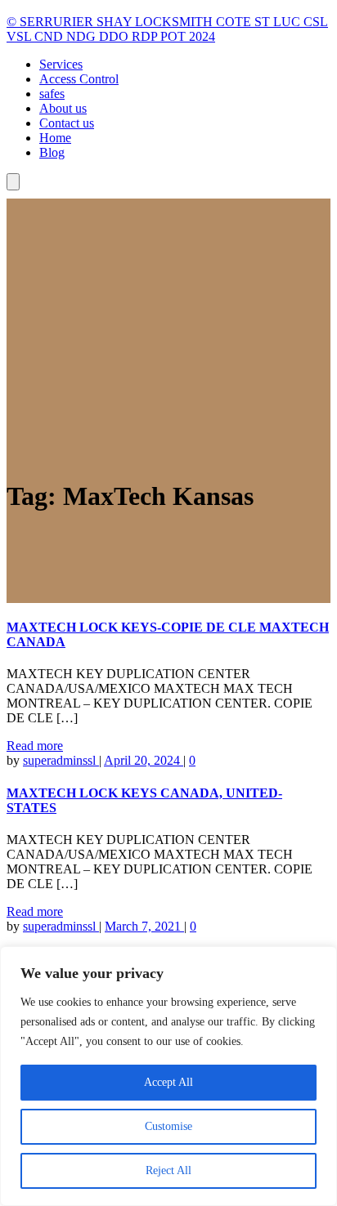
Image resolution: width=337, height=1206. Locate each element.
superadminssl (61, 760)
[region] (168, 1076)
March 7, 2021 (144, 926)
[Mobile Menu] (13, 181)
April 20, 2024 (143, 760)
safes (52, 93)
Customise (168, 1126)
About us (63, 108)
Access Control (79, 79)
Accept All (168, 1082)
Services (61, 64)
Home (55, 138)
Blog (52, 152)
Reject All (168, 1170)
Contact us (66, 123)
